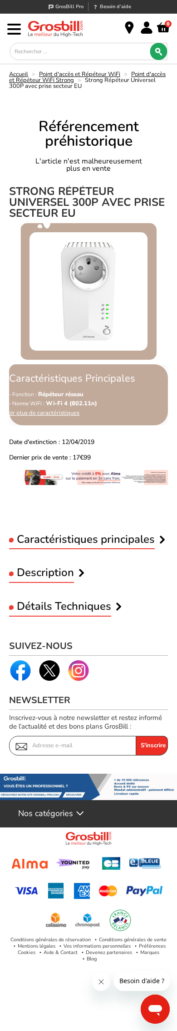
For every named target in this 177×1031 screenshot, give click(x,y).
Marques (149, 952)
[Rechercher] (158, 51)
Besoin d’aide (115, 6)
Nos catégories (45, 813)
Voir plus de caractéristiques (42, 413)
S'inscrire (153, 745)
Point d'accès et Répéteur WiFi (79, 74)
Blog (92, 958)
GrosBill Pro (69, 6)
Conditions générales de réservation (50, 939)
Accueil (18, 74)
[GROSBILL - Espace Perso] (146, 28)
